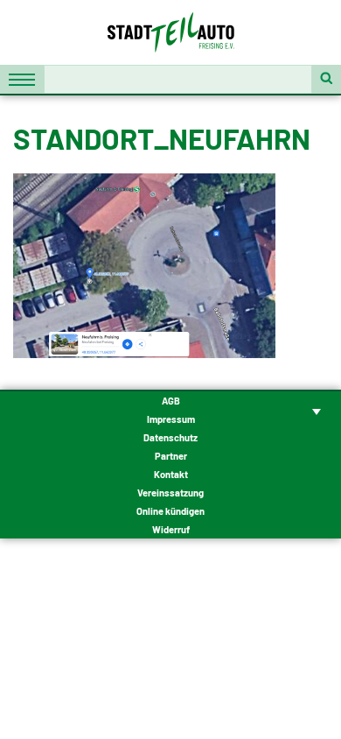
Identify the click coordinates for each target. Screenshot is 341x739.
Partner (171, 455)
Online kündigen (170, 511)
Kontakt (171, 474)
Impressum (171, 419)
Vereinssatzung (170, 492)
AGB (171, 400)
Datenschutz (170, 437)
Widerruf (171, 529)
